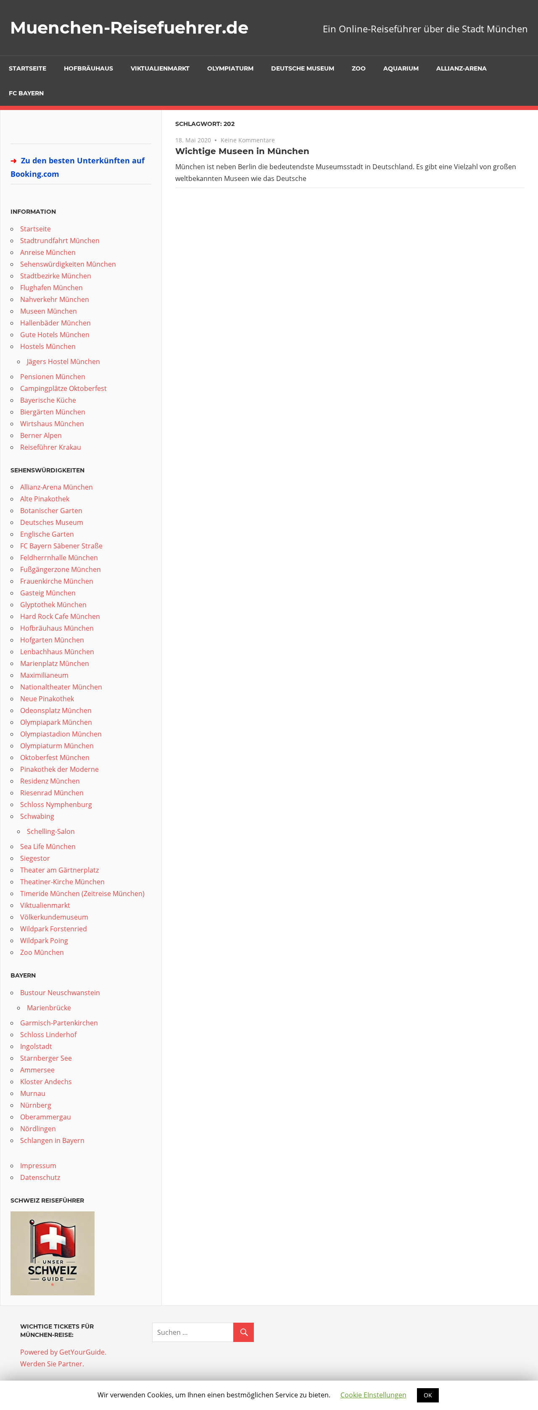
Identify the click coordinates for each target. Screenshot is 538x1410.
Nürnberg (35, 1105)
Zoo (359, 68)
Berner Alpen (41, 435)
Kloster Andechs (46, 1081)
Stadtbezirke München (55, 275)
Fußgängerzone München (60, 569)
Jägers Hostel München (63, 361)
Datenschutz (40, 1177)
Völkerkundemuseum (54, 917)
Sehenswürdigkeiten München (68, 264)
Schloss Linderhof (48, 1034)
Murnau (32, 1093)
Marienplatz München (54, 663)
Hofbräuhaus (88, 68)
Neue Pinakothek (47, 698)
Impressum (38, 1165)
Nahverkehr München (54, 299)
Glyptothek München (53, 604)
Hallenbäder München (55, 323)
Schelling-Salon (51, 831)
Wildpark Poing (44, 940)
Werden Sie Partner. (52, 1363)
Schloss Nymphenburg (56, 804)
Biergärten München (52, 412)
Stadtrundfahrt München (60, 240)
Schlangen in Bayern (52, 1140)
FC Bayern (26, 93)
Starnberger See (46, 1058)
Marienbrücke (49, 1007)
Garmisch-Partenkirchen (59, 1022)
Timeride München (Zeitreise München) (82, 893)
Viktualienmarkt (160, 68)
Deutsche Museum (302, 68)
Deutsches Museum (51, 522)
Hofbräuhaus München (57, 628)
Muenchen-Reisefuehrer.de (129, 27)
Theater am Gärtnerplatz (59, 870)
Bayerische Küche (48, 400)
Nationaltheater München (61, 687)
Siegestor (35, 858)
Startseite (27, 68)
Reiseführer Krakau (50, 447)
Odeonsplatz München (56, 710)
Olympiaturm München (57, 745)
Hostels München (48, 346)
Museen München (48, 311)
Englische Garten (47, 534)
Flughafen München (51, 287)
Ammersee (37, 1070)
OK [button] (428, 1395)
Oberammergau (45, 1117)
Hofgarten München (52, 640)
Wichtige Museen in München (242, 151)
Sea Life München (48, 846)
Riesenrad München (52, 792)
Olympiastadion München (61, 734)
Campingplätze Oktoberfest (63, 388)
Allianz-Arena (461, 68)
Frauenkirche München (56, 581)
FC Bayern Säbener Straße (61, 545)
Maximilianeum (44, 675)
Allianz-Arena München (56, 487)
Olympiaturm (230, 68)
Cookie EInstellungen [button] (373, 1395)
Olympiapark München (56, 722)
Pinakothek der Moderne (59, 769)
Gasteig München (48, 593)
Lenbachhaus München (57, 651)
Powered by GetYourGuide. (63, 1352)
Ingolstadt (36, 1046)
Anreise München (48, 252)
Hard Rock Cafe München (60, 616)
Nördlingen (38, 1128)
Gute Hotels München (55, 334)
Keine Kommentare (248, 140)
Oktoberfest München (55, 757)
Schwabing (37, 816)
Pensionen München (52, 376)
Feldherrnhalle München (59, 557)
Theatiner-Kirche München (62, 881)
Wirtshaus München (52, 423)
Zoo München (42, 952)
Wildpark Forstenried (53, 928)
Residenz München (50, 781)
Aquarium (401, 68)
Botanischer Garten (51, 510)
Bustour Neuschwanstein (60, 992)
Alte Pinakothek (44, 498)
